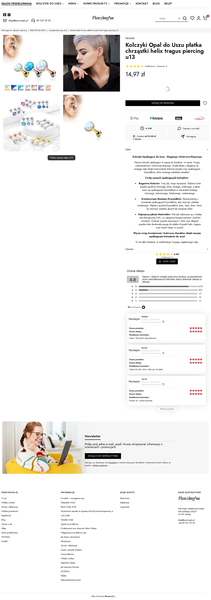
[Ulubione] (192, 18)
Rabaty (63, 575)
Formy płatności (67, 554)
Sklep (3, 528)
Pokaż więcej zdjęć (61, 157)
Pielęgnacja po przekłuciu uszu (74, 532)
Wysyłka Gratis (67, 519)
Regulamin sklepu (68, 562)
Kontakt (4, 541)
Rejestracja (124, 502)
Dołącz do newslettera (103, 456)
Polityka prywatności (9, 511)
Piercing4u (129, 38)
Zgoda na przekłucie (69, 524)
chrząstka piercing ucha (58, 30)
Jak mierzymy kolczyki (70, 567)
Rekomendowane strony (71, 580)
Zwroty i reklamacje (9, 506)
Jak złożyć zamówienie (70, 537)
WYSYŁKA (5, 537)
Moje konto (124, 498)
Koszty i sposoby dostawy (71, 549)
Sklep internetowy (102, 596)
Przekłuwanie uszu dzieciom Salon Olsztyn (79, 528)
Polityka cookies (8, 502)
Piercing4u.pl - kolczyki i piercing (14, 30)
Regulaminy (6, 515)
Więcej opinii (167, 409)
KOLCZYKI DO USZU (37, 30)
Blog (3, 519)
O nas (3, 498)
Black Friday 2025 (68, 506)
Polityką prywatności (100, 465)
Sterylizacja (65, 541)
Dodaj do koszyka (163, 103)
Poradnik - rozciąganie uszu (72, 498)
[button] (184, 18)
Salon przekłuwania (9, 532)
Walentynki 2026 (68, 502)
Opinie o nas (6, 524)
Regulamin (113, 462)
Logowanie (124, 506)
